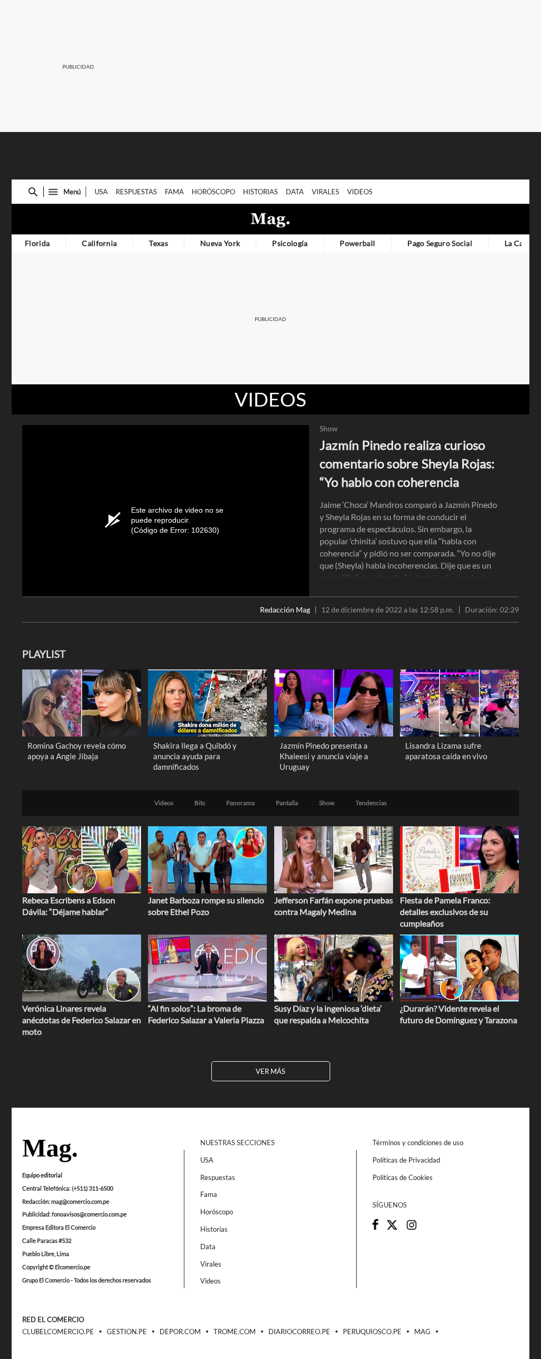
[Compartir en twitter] (392, 1228)
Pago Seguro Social (439, 243)
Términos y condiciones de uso (417, 1142)
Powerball (357, 243)
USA (101, 191)
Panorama (240, 803)
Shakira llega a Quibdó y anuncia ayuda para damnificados (195, 756)
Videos (359, 191)
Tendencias (371, 803)
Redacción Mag (285, 610)
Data (295, 191)
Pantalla (287, 803)
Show (329, 428)
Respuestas (136, 191)
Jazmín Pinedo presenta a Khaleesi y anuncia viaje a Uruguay (323, 756)
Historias (260, 191)
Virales (325, 191)
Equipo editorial (42, 1175)
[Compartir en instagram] (411, 1228)
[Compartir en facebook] (375, 1227)
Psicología (289, 243)
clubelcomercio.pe (58, 1332)
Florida (37, 243)
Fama (174, 191)
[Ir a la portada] (49, 1151)
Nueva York (220, 243)
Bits (199, 803)
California (99, 243)
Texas (158, 243)
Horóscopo (213, 191)
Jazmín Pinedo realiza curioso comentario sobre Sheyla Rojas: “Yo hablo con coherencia (407, 463)
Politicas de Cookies (402, 1177)
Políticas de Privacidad (406, 1160)
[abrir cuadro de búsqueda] (33, 192)
